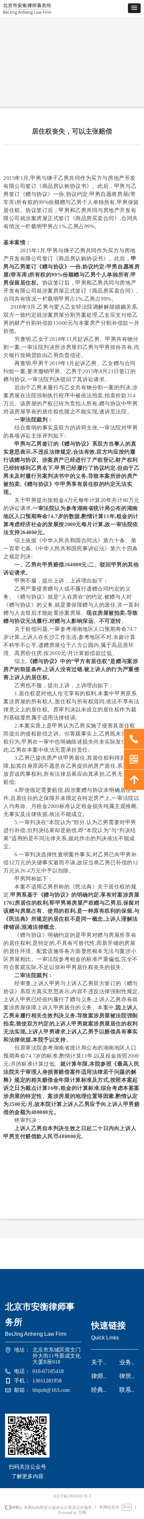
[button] (134, 8)
